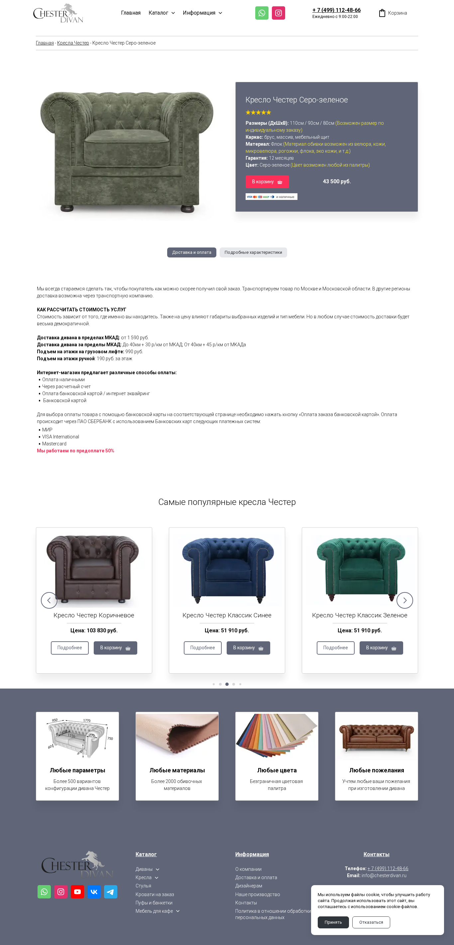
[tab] (191, 252)
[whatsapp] (262, 13)
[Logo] (58, 13)
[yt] (77, 891)
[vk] (94, 891)
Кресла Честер (73, 43)
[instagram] (278, 13)
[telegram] (110, 891)
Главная (45, 43)
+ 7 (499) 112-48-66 (336, 10)
